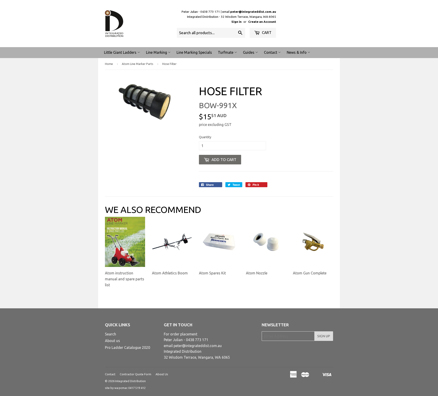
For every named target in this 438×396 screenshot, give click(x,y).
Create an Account (262, 21)
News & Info (297, 52)
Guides (249, 52)
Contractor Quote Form (135, 374)
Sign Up (323, 336)
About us (112, 341)
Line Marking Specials (194, 52)
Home (109, 63)
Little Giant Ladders (120, 52)
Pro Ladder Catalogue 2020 (127, 347)
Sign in (236, 21)
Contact (271, 52)
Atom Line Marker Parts (137, 63)
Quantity (205, 137)
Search (110, 334)
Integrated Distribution (130, 381)
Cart (266, 32)
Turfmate (226, 52)
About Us (162, 374)
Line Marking (157, 52)
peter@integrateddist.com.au (253, 11)
